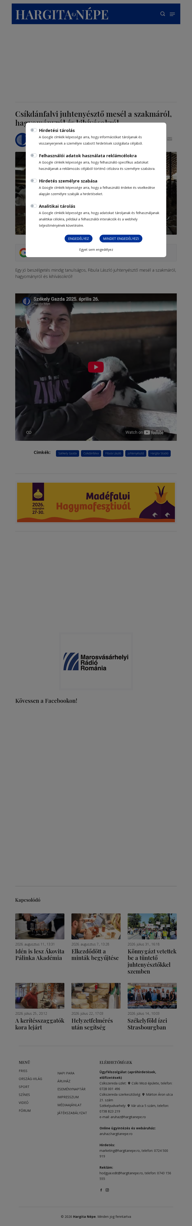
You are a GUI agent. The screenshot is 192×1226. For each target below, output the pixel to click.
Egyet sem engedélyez (96, 249)
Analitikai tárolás (57, 206)
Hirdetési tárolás (57, 130)
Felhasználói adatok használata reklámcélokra (88, 155)
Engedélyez (78, 238)
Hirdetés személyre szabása (68, 181)
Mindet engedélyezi (121, 238)
